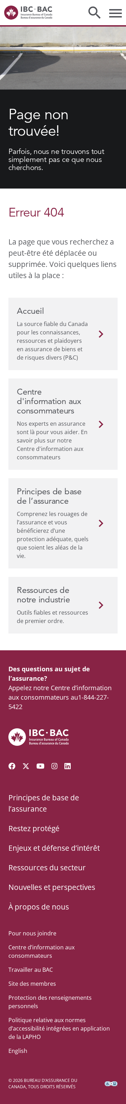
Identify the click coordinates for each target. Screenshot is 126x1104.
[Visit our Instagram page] (54, 766)
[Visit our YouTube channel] (40, 766)
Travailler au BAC (30, 970)
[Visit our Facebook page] (11, 766)
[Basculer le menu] (115, 12)
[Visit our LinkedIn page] (67, 766)
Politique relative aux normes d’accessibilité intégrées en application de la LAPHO (59, 1028)
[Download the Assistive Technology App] (111, 1083)
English (17, 1051)
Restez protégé (33, 828)
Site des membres (32, 984)
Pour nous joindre (32, 933)
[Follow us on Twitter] (25, 766)
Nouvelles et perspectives (51, 887)
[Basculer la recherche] (94, 12)
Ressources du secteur (47, 867)
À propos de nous (38, 907)
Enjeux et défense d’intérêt (54, 848)
